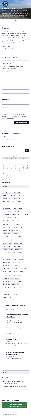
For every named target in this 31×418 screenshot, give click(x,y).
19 (11, 168)
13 (15, 165)
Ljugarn (16, 246)
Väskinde (7, 288)
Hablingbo (18, 224)
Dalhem (6, 201)
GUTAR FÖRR (8, 9)
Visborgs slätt (8, 281)
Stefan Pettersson (19, 26)
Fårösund (7, 217)
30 (27, 170)
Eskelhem (7, 208)
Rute (6, 268)
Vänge (15, 284)
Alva (6, 192)
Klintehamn (17, 240)
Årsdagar (7, 294)
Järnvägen (16, 237)
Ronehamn (16, 265)
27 (15, 170)
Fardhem (7, 211)
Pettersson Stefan (11, 328)
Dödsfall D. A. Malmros (18, 305)
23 (27, 168)
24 (3, 170)
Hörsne (16, 233)
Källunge (18, 243)
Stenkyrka (18, 272)
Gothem (15, 221)
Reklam (6, 262)
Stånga (6, 275)
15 (23, 165)
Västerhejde (7, 291)
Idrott (6, 237)
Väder (6, 284)
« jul (8, 175)
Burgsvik (7, 198)
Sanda (15, 268)
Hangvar (7, 227)
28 (19, 170)
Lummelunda (8, 249)
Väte (17, 291)
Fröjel (16, 214)
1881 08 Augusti (12, 57)
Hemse (6, 233)
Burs (17, 198)
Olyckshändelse (17, 256)
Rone (6, 265)
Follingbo (7, 214)
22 (23, 168)
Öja (16, 294)
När (5, 256)
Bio (5, 195)
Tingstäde (17, 275)
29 (23, 170)
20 (15, 168)
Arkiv (3, 369)
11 (7, 165)
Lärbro (18, 249)
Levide (6, 246)
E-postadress (6, 99)
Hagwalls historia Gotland (8, 386)
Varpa (20, 328)
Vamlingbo (15, 278)
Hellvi (15, 230)
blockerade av (16, 405)
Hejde (6, 230)
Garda (6, 221)
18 (7, 168)
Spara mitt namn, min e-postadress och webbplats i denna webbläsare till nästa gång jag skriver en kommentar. (14, 116)
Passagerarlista (18, 259)
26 (11, 170)
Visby (19, 281)
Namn (4, 92)
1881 (5, 57)
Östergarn (7, 297)
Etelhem (18, 208)
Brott (22, 195)
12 (11, 165)
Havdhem (17, 227)
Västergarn (18, 288)
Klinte (6, 240)
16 (27, 165)
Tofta (6, 278)
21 (19, 168)
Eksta (6, 205)
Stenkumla (7, 272)
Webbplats (5, 107)
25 (7, 170)
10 (3, 165)
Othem (6, 259)
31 (3, 172)
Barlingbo (15, 192)
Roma (16, 262)
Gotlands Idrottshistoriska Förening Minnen (13, 381)
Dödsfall (17, 201)
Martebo (6, 252)
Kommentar (5, 71)
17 (3, 168)
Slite (24, 268)
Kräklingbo (7, 243)
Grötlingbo (7, 224)
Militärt (17, 252)
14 (19, 165)
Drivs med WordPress (12, 414)
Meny (16, 20)
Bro (13, 195)
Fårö (25, 214)
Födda (17, 217)
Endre (15, 205)
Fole (16, 211)
